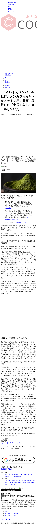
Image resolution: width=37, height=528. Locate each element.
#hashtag (11, 11)
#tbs (28, 217)
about (6, 511)
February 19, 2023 (21, 222)
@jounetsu (8, 208)
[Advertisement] (18, 51)
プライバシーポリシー (12, 515)
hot (9, 6)
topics (10, 9)
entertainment (12, 2)
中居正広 (4, 469)
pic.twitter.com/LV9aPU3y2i (13, 219)
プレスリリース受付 (11, 513)
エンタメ (11, 4)
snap (9, 8)
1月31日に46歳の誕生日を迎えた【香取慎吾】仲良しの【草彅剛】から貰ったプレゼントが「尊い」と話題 (20, 482)
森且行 (10, 469)
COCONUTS (6, 519)
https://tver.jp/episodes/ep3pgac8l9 (11, 443)
